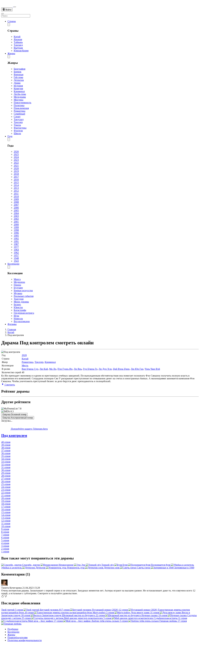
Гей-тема (18, 77)
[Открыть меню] (2, 13)
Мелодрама (20, 97)
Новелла (18, 318)
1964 (16, 249)
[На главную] (7, 6)
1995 (16, 235)
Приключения (21, 108)
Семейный (19, 113)
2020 (16, 168)
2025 (16, 154)
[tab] (100, 435)
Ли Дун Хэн (105, 369)
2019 (16, 171)
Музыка (18, 293)
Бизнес (17, 304)
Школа (17, 133)
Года (10, 136)
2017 (16, 176)
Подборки (13, 629)
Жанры (11, 53)
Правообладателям (18, 637)
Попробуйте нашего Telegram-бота (29, 429)
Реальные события (23, 296)
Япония (18, 39)
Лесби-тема (20, 94)
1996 (16, 233)
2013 (16, 188)
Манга (17, 279)
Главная (12, 329)
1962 (16, 252)
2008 (16, 202)
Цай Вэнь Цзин (121, 369)
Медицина (19, 282)
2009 (16, 199)
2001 (16, 221)
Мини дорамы (21, 301)
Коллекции (13, 263)
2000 (16, 224)
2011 (16, 193)
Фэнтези (18, 130)
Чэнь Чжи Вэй (152, 369)
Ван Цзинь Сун (30, 369)
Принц (17, 285)
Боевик (17, 71)
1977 (16, 247)
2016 (16, 179)
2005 (16, 210)
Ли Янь (78, 369)
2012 (16, 190)
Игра (16, 315)
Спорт (17, 116)
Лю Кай (44, 369)
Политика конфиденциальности (25, 640)
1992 (16, 238)
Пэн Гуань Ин (65, 369)
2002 (16, 219)
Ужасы (17, 125)
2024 (16, 157)
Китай (17, 36)
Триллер (18, 122)
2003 (16, 216)
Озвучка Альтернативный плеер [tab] (17, 418)
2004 (16, 213)
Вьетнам (18, 47)
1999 (16, 227)
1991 (16, 241)
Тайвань (18, 42)
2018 (16, 174)
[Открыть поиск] (14, 6)
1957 (16, 255)
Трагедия (18, 299)
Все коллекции (22, 321)
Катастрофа (20, 310)
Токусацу (19, 119)
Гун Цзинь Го (90, 369)
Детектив (19, 80)
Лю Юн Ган (137, 369)
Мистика (18, 99)
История (18, 85)
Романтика (19, 111)
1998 (16, 230)
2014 (16, 185)
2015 (16, 182)
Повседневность (22, 102)
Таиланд (18, 45)
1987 (16, 244)
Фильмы (12, 324)
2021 (16, 165)
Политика (19, 105)
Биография (19, 69)
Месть (25, 365)
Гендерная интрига (24, 313)
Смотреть (9, 384)
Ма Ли (52, 369)
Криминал (19, 91)
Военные (18, 74)
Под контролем (14, 435)
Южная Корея (21, 50)
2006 (16, 207)
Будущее (18, 287)
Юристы (18, 307)
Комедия (18, 88)
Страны (12, 21)
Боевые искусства (23, 290)
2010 (16, 196)
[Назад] (9, 24)
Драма (17, 83)
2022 (16, 162)
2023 (16, 160)
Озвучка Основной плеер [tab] (14, 414)
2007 (16, 205)
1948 (16, 258)
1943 (16, 261)
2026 (16, 151)
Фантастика (20, 127)
